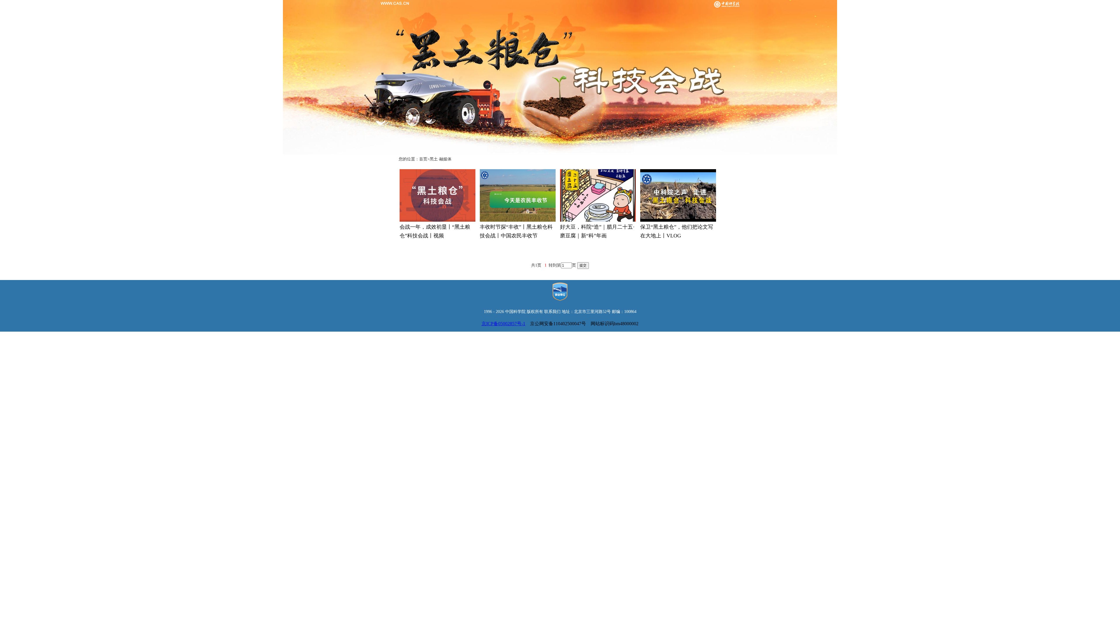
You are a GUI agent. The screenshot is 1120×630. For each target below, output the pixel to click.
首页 (423, 159)
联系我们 (552, 311)
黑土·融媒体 (441, 159)
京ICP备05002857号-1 (503, 323)
